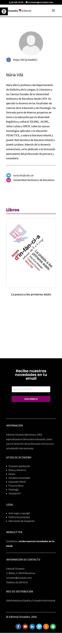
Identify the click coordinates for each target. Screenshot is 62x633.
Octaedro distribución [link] (19, 466)
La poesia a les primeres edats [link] (31, 294)
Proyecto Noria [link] (16, 485)
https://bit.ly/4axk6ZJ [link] (25, 59)
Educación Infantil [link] (17, 481)
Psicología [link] (14, 489)
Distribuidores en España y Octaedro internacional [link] (30, 600)
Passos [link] (12, 474)
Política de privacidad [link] (19, 517)
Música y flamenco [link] (17, 470)
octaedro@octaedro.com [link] (19, 577)
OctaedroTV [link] (15, 493)
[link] (4, 11)
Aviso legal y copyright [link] (19, 513)
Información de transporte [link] (21, 521)
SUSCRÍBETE (31, 399)
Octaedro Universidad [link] (19, 477)
